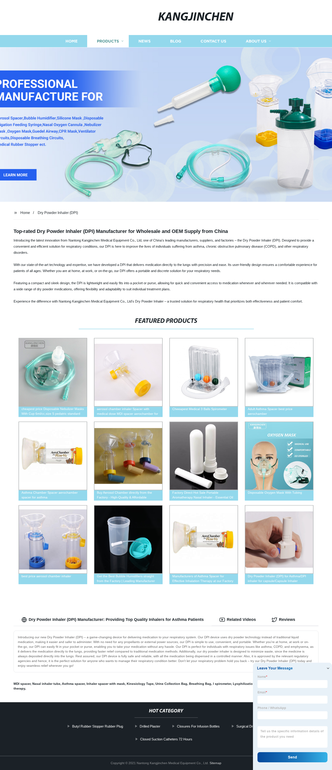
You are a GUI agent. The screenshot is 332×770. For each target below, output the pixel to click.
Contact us (213, 41)
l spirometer (222, 683)
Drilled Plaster (150, 726)
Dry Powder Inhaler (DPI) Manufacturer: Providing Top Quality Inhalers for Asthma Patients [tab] (116, 619)
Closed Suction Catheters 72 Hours (166, 739)
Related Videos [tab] (241, 619)
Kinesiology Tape (140, 683)
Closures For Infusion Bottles (198, 726)
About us (256, 41)
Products (108, 41)
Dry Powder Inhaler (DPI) (58, 213)
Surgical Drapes (248, 726)
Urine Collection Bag (171, 683)
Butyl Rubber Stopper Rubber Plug (97, 726)
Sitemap (215, 763)
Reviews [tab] (287, 619)
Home (71, 41)
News (144, 41)
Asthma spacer (73, 683)
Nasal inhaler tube (46, 683)
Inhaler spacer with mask (106, 683)
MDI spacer (22, 683)
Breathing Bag (200, 683)
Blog (175, 41)
